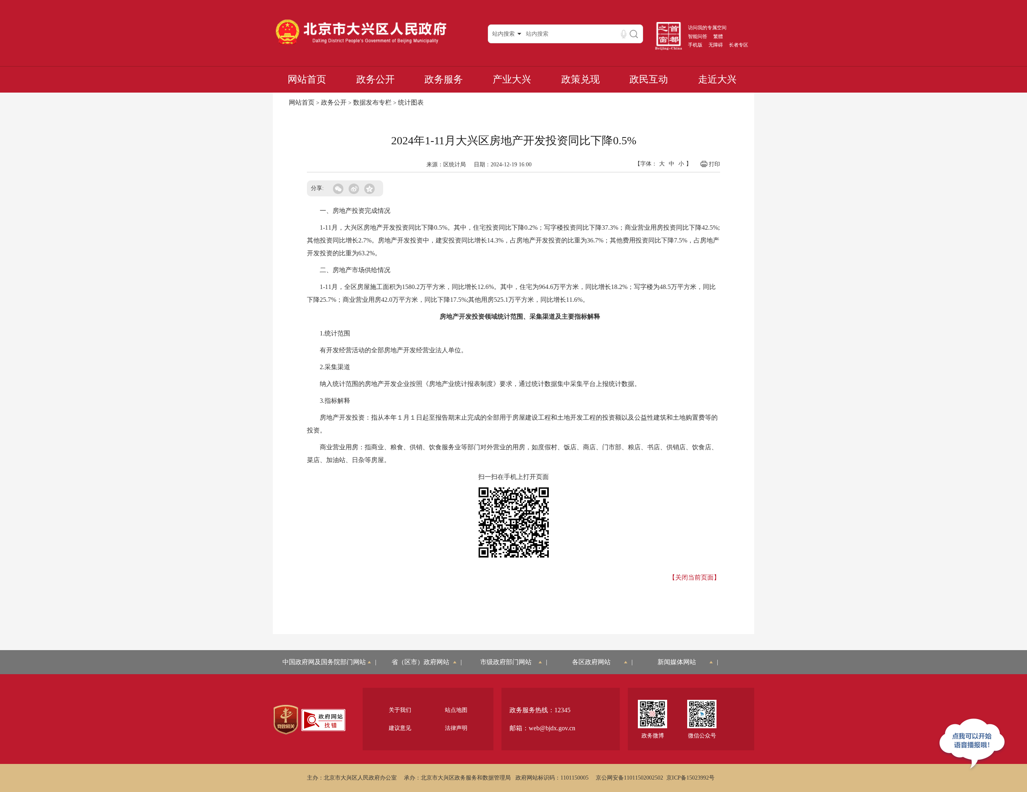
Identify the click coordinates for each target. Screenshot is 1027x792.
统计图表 (411, 102)
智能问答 (697, 36)
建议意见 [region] (400, 728)
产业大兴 (512, 79)
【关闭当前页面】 (694, 577)
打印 (714, 164)
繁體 (718, 36)
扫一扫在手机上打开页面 (513, 476)
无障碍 (715, 45)
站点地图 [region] (456, 710)
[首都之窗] (668, 48)
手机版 (695, 45)
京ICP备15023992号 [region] (690, 778)
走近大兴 (717, 79)
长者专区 (738, 45)
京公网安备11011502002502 (629, 778)
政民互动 (648, 79)
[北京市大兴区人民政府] (361, 44)
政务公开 (375, 79)
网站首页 (307, 79)
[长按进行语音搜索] (624, 34)
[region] (286, 720)
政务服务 (443, 79)
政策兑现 (580, 79)
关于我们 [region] (400, 710)
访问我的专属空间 (707, 27)
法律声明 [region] (456, 728)
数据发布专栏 (372, 102)
